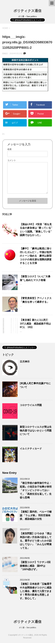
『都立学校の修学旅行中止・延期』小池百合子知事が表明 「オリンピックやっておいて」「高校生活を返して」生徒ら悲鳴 (36, 490)
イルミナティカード (31, 448)
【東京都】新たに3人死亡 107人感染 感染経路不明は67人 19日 (35, 323)
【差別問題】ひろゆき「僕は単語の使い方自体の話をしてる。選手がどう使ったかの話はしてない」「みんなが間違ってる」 (36, 540)
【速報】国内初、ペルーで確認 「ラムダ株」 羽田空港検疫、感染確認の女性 (36, 515)
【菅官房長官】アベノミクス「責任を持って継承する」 (36, 300)
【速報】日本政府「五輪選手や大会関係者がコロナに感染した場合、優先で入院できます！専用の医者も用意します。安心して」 (36, 591)
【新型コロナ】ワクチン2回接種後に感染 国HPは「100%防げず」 (35, 566)
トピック (8, 354)
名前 (9, 149)
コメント (11, 160)
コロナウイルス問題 (31, 405)
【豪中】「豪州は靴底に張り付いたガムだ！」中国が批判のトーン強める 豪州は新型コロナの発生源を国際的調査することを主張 (36, 255)
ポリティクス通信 (27, 11)
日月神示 (25, 361)
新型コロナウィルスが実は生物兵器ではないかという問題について (36, 430)
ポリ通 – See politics (27, 627)
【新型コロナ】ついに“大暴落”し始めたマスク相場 (35, 278)
